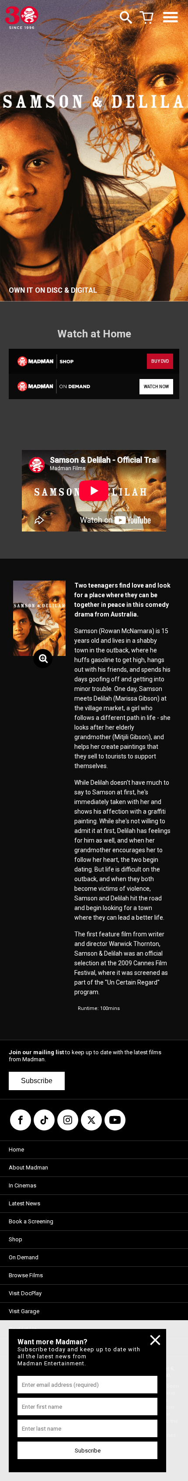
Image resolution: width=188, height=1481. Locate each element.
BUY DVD (160, 361)
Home (16, 1149)
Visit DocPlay (25, 1293)
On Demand (23, 1257)
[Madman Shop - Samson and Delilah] (50, 361)
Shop (15, 1239)
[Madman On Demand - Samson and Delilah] (50, 386)
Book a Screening (31, 1221)
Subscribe (36, 1080)
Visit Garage (24, 1311)
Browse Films (26, 1275)
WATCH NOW (156, 386)
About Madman (28, 1167)
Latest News (24, 1203)
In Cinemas (22, 1185)
